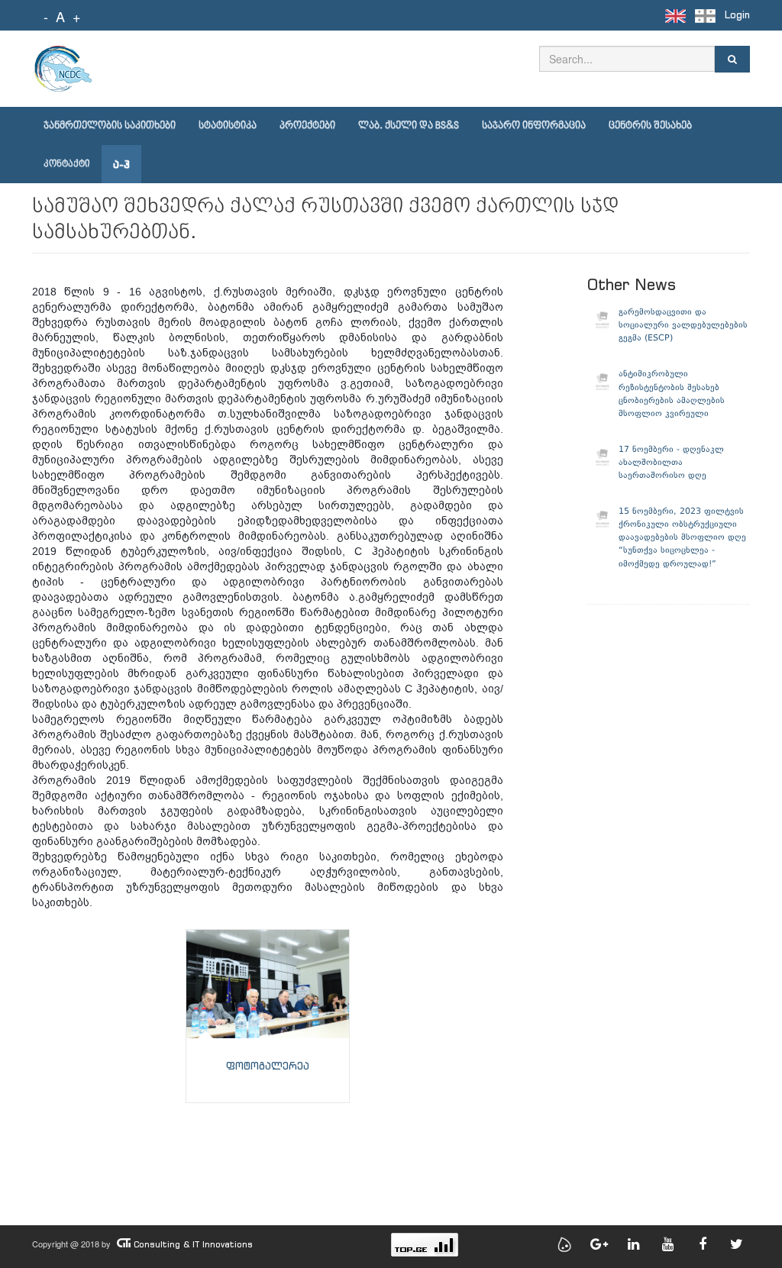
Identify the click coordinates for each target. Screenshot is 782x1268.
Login (737, 14)
